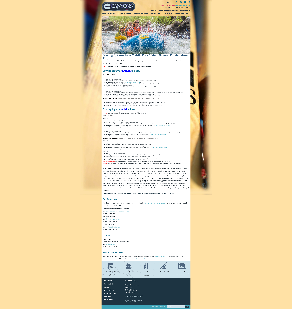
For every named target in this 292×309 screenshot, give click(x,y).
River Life (155, 14)
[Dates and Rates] (110, 266)
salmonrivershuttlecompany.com (132, 82)
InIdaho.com (110, 244)
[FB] (175, 2)
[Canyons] (118, 6)
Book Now (107, 296)
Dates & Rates (124, 14)
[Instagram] (184, 2)
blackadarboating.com (114, 219)
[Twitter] (179, 2)
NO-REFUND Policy (161, 256)
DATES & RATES (110, 271)
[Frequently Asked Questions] (128, 266)
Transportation (110, 293)
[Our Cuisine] (146, 266)
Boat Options (164, 271)
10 (150, 52)
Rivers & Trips (108, 14)
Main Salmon (108, 284)
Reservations (181, 14)
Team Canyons (141, 14)
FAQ (128, 271)
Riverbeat (181, 271)
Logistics (167, 14)
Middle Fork (108, 281)
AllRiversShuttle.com (113, 227)
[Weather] (166, 2)
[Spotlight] (181, 266)
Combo (106, 287)
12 (153, 52)
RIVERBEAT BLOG (182, 5)
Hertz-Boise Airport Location (155, 203)
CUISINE (146, 271)
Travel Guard (140, 259)
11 (152, 52)
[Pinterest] (188, 2)
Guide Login (108, 299)
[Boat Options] (164, 266)
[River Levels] (171, 2)
